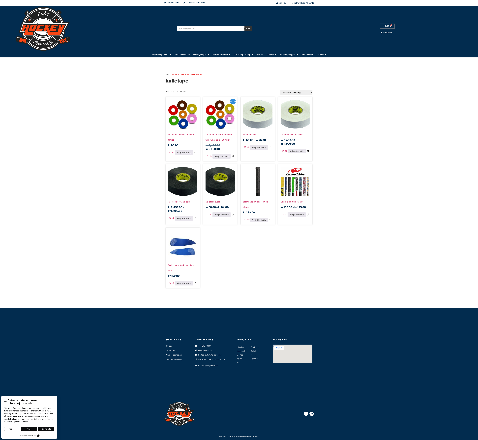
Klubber (320, 54)
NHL (258, 54)
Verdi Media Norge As (251, 436)
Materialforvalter (220, 54)
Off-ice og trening (242, 54)
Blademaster (307, 54)
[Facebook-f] (306, 414)
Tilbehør (270, 54)
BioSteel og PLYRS (160, 54)
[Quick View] (173, 152)
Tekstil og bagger (287, 54)
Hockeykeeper (199, 54)
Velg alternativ (184, 152)
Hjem (168, 74)
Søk (248, 29)
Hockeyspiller (181, 54)
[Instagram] (311, 414)
